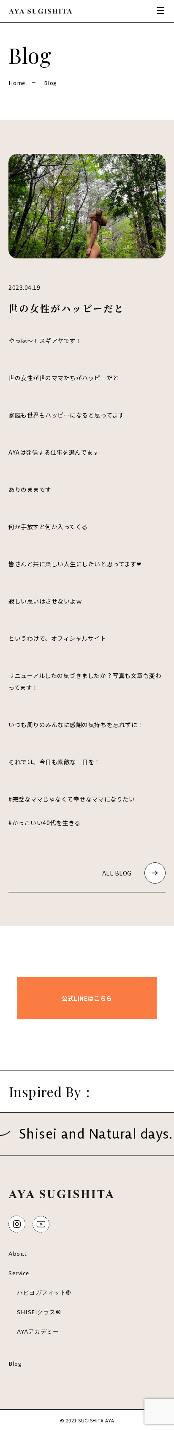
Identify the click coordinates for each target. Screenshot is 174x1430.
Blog (15, 1363)
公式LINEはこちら (87, 998)
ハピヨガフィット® (44, 1292)
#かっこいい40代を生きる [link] (44, 822)
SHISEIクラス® (39, 1312)
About (17, 1253)
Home (16, 83)
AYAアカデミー (38, 1331)
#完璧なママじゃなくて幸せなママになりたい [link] (71, 799)
